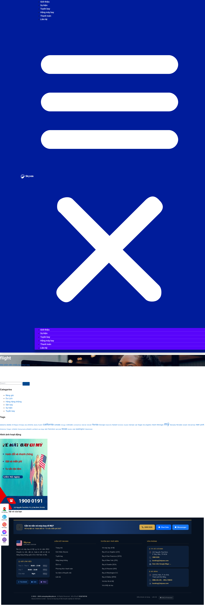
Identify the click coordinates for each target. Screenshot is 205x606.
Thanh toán (45, 16)
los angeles (147, 425)
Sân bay (9, 404)
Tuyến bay (45, 8)
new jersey (191, 425)
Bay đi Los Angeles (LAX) (110, 552)
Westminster (89, 429)
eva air (89, 425)
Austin (40, 425)
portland (35, 429)
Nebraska (173, 425)
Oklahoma (3, 429)
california (48, 424)
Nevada (179, 425)
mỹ (166, 424)
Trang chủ (58, 548)
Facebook (23, 582)
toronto (70, 429)
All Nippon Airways (18, 425)
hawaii (114, 425)
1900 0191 (148, 527)
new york (200, 424)
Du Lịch (9, 398)
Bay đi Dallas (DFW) (108, 577)
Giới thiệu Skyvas (61, 552)
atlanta (36, 425)
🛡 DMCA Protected (166, 598)
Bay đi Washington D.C (109, 573)
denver (84, 425)
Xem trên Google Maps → (161, 564)
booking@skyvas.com (160, 560)
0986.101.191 (157, 580)
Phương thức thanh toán (63, 569)
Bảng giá (10, 395)
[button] (109, 174)
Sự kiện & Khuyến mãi (62, 573)
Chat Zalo (165, 527)
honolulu (120, 425)
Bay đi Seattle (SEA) (108, 564)
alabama (3, 425)
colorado (69, 425)
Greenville (108, 425)
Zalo (34, 582)
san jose (58, 429)
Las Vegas (138, 425)
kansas (131, 425)
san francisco (50, 429)
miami (154, 425)
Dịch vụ (57, 564)
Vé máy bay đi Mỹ (108, 548)
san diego (41, 429)
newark (185, 425)
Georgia (102, 425)
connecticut (77, 425)
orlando (14, 429)
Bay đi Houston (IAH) (109, 569)
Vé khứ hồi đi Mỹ (107, 581)
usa (73, 429)
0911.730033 (167, 580)
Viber (44, 582)
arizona (30, 425)
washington (80, 429)
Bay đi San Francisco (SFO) (111, 556)
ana (26, 425)
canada (57, 425)
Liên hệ (43, 19)
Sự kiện (43, 5)
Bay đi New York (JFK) (109, 560)
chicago (63, 425)
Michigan (160, 425)
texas (64, 428)
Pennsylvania (22, 429)
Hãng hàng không (14, 401)
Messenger (181, 527)
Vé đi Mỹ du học (107, 585)
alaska (9, 425)
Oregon (9, 429)
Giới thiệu (44, 1)
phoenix (29, 429)
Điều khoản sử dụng (143, 597)
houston (126, 425)
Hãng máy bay (47, 12)
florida (95, 424)
